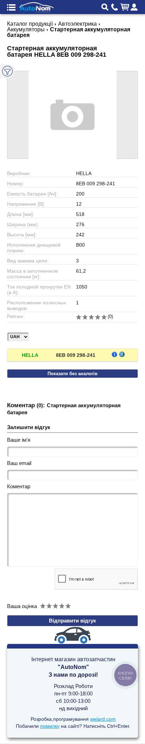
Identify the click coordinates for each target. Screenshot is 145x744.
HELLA (30, 355)
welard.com (103, 719)
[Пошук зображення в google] (122, 354)
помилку (49, 726)
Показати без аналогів (72, 373)
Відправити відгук (72, 621)
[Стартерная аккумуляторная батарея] (72, 115)
